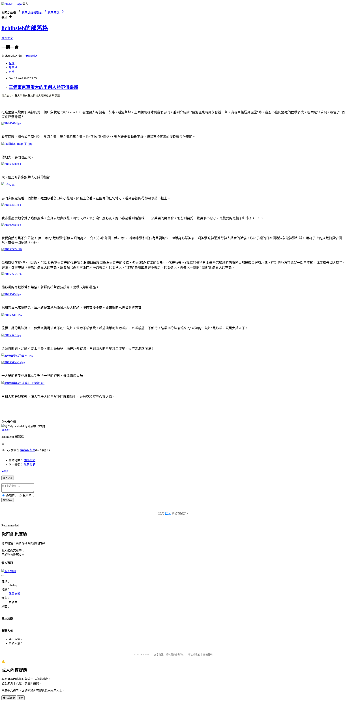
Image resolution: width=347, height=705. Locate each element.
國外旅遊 (29, 460)
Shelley (5, 429)
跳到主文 (7, 38)
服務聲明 (208, 654)
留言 (32, 450)
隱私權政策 (194, 654)
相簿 (11, 63)
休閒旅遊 (31, 56)
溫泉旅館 (29, 464)
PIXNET (146, 654)
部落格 (13, 67)
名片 (11, 72)
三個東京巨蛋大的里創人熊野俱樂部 (43, 87)
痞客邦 (24, 450)
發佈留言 (7, 500)
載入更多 (7, 478)
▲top (4, 470)
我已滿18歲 (9, 697)
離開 (20, 697)
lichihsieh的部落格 (24, 28)
